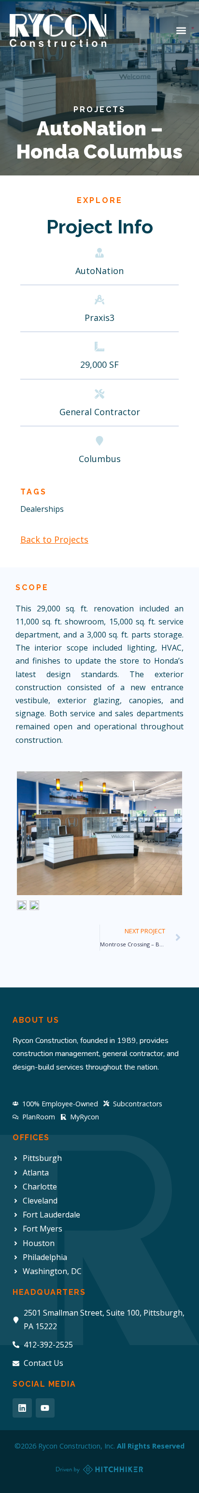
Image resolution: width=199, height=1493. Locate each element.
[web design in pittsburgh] (99, 1469)
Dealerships (42, 509)
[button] (181, 31)
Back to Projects (54, 539)
